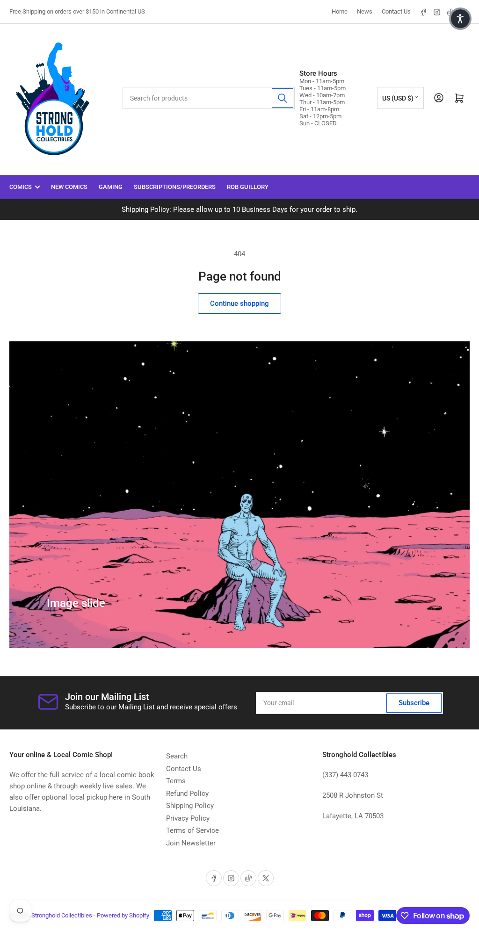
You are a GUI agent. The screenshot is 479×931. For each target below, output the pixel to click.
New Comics (69, 186)
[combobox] (208, 98)
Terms (176, 781)
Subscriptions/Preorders (175, 186)
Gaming (111, 186)
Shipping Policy (190, 805)
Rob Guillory (248, 186)
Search (177, 756)
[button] (460, 18)
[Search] (282, 98)
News (364, 11)
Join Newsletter (191, 843)
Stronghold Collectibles (61, 915)
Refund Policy (187, 793)
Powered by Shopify (123, 915)
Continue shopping (239, 303)
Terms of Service (192, 830)
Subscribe (414, 703)
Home (340, 11)
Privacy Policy (188, 818)
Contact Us (396, 11)
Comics (20, 186)
